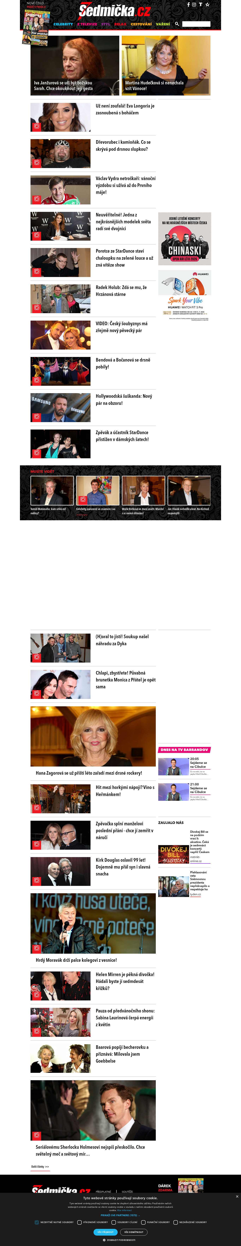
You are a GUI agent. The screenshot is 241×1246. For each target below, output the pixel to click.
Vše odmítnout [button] (133, 1232)
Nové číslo (36, 5)
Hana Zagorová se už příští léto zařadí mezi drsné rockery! (89, 773)
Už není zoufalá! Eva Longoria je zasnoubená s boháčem (125, 110)
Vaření (163, 24)
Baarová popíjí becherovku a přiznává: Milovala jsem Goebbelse (122, 1054)
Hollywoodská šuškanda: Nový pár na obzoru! (124, 400)
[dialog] (120, 1219)
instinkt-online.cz (195, 859)
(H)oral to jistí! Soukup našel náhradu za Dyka (122, 640)
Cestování (141, 24)
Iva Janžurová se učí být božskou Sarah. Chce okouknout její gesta (63, 86)
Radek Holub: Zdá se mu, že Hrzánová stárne (121, 291)
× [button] (237, 1196)
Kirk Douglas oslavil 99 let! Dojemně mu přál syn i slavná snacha (123, 867)
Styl (105, 24)
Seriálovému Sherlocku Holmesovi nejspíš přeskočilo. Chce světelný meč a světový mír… (90, 1151)
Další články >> (40, 1166)
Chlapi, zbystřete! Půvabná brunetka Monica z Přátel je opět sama (126, 680)
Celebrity (63, 24)
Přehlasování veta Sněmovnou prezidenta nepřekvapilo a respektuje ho (200, 881)
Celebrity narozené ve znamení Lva (95, 509)
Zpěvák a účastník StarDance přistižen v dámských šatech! (122, 436)
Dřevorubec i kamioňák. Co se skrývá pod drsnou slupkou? (123, 146)
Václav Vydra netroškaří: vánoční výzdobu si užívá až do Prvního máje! (126, 185)
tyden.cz (195, 894)
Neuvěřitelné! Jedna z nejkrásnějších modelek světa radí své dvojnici (123, 222)
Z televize (87, 24)
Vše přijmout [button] (106, 1232)
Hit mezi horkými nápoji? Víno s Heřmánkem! (125, 791)
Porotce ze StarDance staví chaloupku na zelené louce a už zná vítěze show (124, 258)
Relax (120, 24)
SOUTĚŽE (127, 1192)
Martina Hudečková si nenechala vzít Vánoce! (154, 86)
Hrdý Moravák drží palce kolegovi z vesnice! (76, 960)
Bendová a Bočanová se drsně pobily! (123, 364)
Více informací (124, 1210)
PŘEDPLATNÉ (103, 1192)
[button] (120, 1215)
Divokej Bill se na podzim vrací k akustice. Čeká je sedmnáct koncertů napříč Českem (199, 842)
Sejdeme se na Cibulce (198, 763)
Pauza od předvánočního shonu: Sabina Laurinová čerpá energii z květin (125, 1018)
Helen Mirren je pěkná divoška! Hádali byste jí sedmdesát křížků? (125, 981)
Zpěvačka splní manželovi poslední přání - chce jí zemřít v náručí (124, 831)
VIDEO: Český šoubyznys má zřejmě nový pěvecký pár (121, 327)
